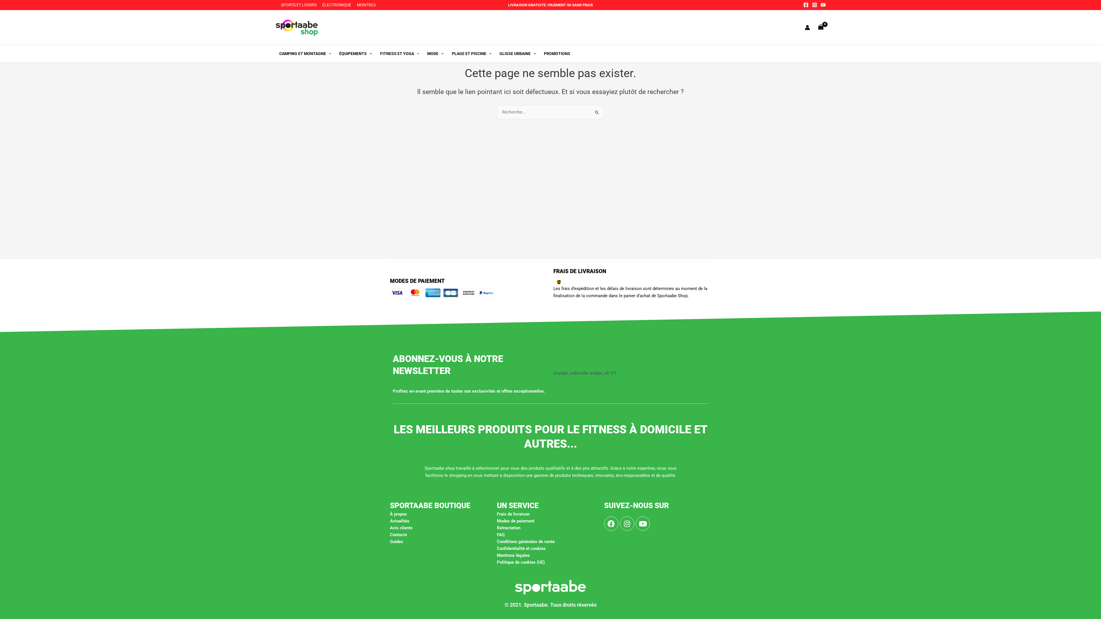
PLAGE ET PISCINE (469, 53)
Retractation (508, 527)
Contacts (398, 534)
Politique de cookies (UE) (521, 562)
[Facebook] (806, 4)
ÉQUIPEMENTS (353, 53)
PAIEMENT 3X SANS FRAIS (570, 5)
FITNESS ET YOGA (397, 53)
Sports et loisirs (299, 5)
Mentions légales (513, 555)
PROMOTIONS (557, 53)
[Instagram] (814, 4)
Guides (396, 541)
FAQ (501, 534)
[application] (328, 53)
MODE (432, 53)
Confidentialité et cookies (521, 548)
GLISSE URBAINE (515, 53)
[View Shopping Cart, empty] (821, 27)
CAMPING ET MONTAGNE (302, 53)
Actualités (399, 521)
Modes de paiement (515, 521)
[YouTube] (823, 4)
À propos (398, 514)
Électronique (336, 5)
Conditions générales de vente (526, 541)
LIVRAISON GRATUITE (527, 5)
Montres (366, 5)
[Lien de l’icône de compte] (807, 27)
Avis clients (401, 527)
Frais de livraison (513, 514)
